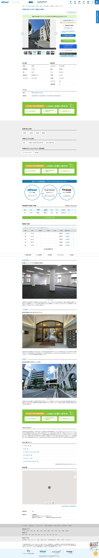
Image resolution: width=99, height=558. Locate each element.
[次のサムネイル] (55, 52)
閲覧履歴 (88, 0)
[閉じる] (97, 542)
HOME (23, 6)
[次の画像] (56, 33)
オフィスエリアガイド (27, 152)
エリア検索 (71, 1)
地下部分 (62, 539)
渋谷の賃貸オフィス (31, 545)
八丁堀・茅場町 (46, 6)
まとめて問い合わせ (50, 217)
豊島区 (49, 530)
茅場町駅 (55, 95)
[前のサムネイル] (23, 52)
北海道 (33, 534)
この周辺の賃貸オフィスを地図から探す (69, 506)
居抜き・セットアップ (44, 539)
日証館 (56, 6)
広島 (56, 534)
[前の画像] (22, 33)
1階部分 (58, 539)
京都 (47, 534)
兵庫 (50, 534)
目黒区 (45, 530)
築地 (24, 142)
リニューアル (33, 539)
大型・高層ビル (24, 539)
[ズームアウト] (75, 478)
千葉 (41, 534)
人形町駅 (48, 95)
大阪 (29, 534)
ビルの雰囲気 (39, 254)
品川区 (41, 530)
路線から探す (31, 525)
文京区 (52, 530)
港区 (34, 530)
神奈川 (26, 534)
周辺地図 (72, 254)
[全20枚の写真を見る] (54, 46)
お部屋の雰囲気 (28, 254)
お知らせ (71, 464)
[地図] (41, 92)
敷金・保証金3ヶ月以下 (52, 539)
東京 (23, 534)
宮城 (53, 534)
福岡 (39, 534)
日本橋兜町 (52, 6)
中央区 (41, 6)
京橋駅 (37, 133)
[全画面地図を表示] (75, 472)
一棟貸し (38, 539)
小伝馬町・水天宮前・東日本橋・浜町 (35, 142)
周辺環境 (50, 254)
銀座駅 (43, 133)
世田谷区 (67, 530)
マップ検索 (79, 1)
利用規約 (51, 556)
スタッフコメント (61, 254)
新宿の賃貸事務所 (39, 545)
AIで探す (31, 2)
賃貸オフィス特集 (57, 525)
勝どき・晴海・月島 (50, 142)
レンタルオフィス (68, 539)
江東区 (59, 530)
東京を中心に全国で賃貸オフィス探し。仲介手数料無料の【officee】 (49, 555)
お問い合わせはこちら (97, 2)
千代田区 (23, 530)
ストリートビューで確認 (50, 502)
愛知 (36, 534)
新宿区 (38, 530)
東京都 (37, 6)
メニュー (92, 0)
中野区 (56, 530)
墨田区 (63, 530)
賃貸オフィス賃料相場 (48, 525)
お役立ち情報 (64, 525)
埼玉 (44, 534)
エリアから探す (24, 525)
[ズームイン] (75, 475)
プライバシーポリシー (56, 556)
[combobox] (23, 2)
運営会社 (70, 525)
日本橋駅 (40, 95)
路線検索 (75, 0)
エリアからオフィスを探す (30, 6)
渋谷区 (31, 530)
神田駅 (24, 133)
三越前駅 (33, 95)
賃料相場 (37, 152)
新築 (29, 539)
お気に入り (84, 1)
